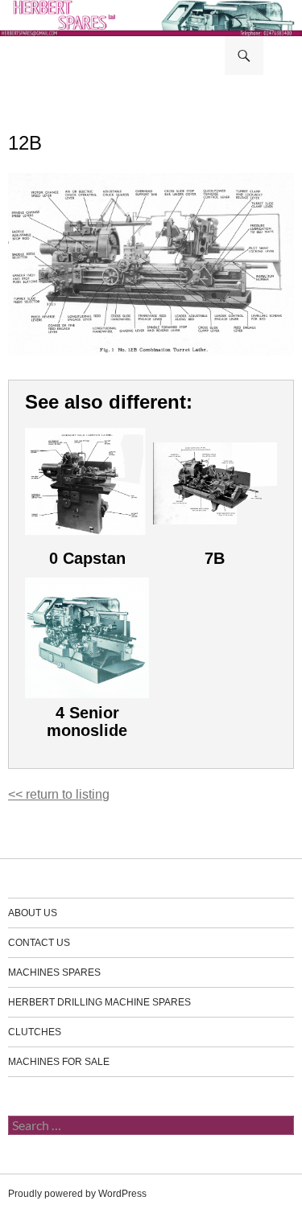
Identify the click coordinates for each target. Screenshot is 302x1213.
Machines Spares (54, 972)
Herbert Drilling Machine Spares (99, 1002)
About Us (32, 913)
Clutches (34, 1032)
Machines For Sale (59, 1061)
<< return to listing (59, 794)
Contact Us (39, 942)
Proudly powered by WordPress (77, 1193)
